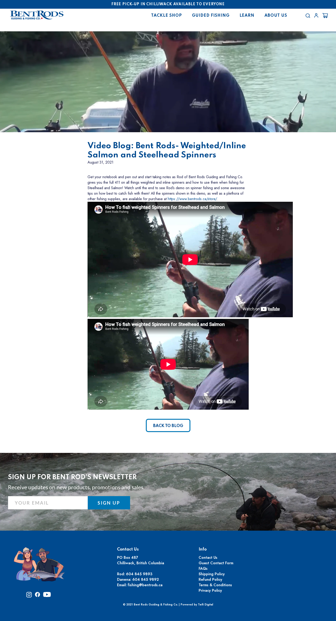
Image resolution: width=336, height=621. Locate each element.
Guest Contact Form (216, 563)
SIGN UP (109, 502)
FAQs (203, 568)
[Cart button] (325, 15)
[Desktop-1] (316, 15)
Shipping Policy (212, 574)
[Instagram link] (29, 596)
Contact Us (208, 557)
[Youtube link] (47, 596)
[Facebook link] (37, 595)
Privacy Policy (210, 590)
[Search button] (307, 15)
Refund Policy (210, 579)
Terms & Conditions (215, 585)
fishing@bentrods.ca (145, 585)
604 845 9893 (139, 574)
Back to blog (168, 426)
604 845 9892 (145, 579)
